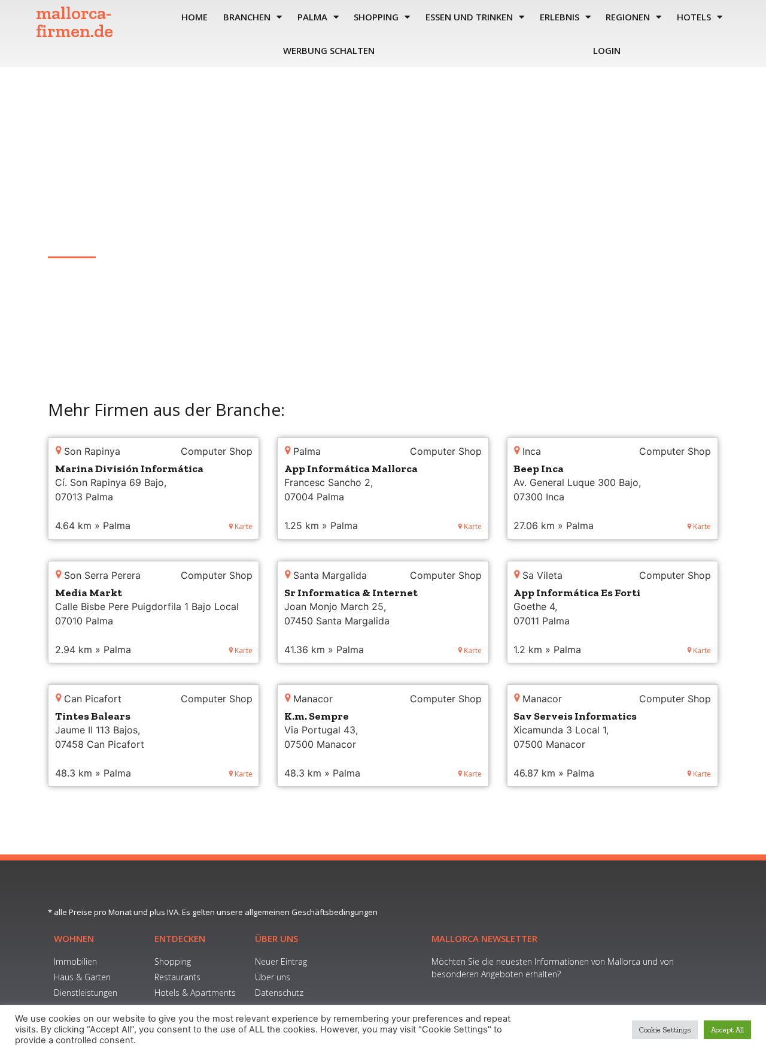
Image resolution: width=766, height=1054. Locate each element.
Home (194, 17)
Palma (312, 17)
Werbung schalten (329, 50)
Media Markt (88, 592)
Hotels (694, 17)
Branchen (246, 17)
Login (607, 50)
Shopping (376, 17)
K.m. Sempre (316, 716)
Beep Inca (538, 468)
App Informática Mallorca (351, 468)
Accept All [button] (727, 1029)
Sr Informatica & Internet (351, 592)
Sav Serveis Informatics (575, 716)
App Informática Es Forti (576, 592)
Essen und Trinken (469, 17)
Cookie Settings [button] (665, 1029)
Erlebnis (559, 17)
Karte (244, 526)
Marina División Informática (129, 468)
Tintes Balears (92, 716)
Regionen (628, 17)
